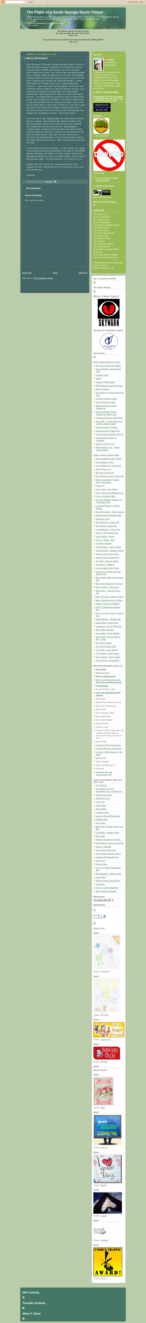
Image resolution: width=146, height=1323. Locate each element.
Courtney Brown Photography (108, 816)
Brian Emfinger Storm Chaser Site (110, 476)
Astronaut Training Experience (108, 745)
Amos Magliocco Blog (105, 462)
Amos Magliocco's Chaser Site (108, 466)
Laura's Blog (101, 877)
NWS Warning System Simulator (109, 386)
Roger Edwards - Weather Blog (108, 619)
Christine (104, 1240)
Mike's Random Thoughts (106, 891)
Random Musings (103, 798)
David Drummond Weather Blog (109, 516)
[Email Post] (55, 182)
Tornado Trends (102, 375)
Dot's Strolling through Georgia (108, 854)
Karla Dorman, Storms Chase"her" (110, 843)
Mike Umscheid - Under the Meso (109, 597)
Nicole (103, 1185)
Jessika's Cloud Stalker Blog (107, 558)
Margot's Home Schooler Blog (108, 881)
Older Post (83, 273)
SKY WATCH (101, 786)
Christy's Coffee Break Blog (107, 888)
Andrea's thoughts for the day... (108, 840)
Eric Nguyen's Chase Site (106, 526)
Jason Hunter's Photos (105, 537)
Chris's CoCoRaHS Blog (105, 496)
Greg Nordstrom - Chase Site (108, 530)
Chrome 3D (100, 861)
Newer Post (27, 273)
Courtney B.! (106, 1040)
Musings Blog (101, 864)
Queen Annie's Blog (104, 795)
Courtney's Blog (102, 813)
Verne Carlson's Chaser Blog (107, 661)
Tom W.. (104, 1148)
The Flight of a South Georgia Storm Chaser (65, 12)
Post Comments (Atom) (43, 278)
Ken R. (103, 1278)
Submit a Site (99, 928)
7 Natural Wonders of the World (108, 749)
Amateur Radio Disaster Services (109, 434)
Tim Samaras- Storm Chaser (107, 654)
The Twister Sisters (104, 643)
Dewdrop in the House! (105, 186)
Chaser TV (100, 486)
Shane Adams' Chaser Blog (107, 623)
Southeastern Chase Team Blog (109, 627)
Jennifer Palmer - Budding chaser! (110, 551)
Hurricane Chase (102, 673)
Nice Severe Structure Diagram (108, 366)
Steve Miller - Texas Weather (108, 633)
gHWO (98, 379)
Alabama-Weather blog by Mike (108, 459)
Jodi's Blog (100, 884)
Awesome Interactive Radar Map (109, 418)
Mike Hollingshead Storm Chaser (109, 584)
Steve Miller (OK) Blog (105, 630)
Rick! (103, 1108)
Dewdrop (110, 60)
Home (55, 273)
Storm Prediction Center (105, 402)
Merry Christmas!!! (37, 58)
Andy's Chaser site (103, 469)
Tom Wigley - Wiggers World (107, 833)
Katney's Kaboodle (103, 847)
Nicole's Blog (101, 809)
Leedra (103, 1216)
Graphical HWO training (105, 382)
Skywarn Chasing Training (106, 427)
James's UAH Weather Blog (107, 533)
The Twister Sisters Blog (106, 647)
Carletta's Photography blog (107, 857)
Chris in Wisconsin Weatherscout (109, 493)
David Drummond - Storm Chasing (110, 512)
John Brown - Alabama (105, 565)
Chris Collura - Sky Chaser (107, 489)
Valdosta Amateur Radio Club (108, 431)
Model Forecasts (103, 389)
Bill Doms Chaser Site (105, 473)
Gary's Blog (100, 823)
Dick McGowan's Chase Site (107, 523)
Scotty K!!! (100, 802)
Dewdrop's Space (103, 519)
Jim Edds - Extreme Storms (107, 561)
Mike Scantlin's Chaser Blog (107, 587)
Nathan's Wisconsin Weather (107, 604)
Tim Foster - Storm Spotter (107, 650)
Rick (102, 173)
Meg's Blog (100, 836)
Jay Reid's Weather (104, 544)
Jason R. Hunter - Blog (105, 540)
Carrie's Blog (101, 806)
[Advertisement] (53, 268)
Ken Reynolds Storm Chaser (107, 568)
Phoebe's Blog (102, 820)
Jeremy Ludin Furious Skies (107, 554)
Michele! (104, 1062)
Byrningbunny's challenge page (108, 874)
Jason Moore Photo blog (106, 850)
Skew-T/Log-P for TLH (105, 444)
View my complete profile (107, 92)
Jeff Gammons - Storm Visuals (108, 547)
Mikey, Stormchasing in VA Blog (109, 600)
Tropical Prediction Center (106, 399)
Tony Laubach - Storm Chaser (108, 657)
